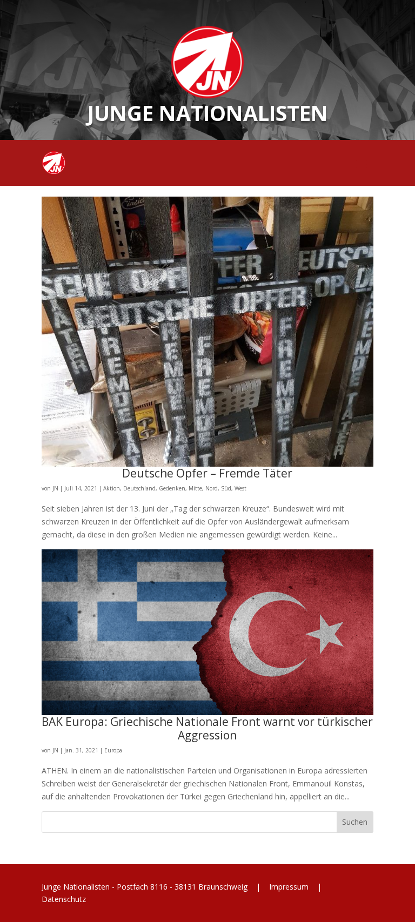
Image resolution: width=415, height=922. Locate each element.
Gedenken (172, 488)
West (240, 488)
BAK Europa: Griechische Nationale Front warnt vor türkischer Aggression (207, 728)
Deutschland (139, 488)
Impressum (289, 886)
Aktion (111, 488)
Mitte (195, 488)
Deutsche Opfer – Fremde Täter (207, 473)
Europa (113, 750)
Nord (211, 488)
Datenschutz (64, 899)
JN (55, 488)
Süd (226, 488)
